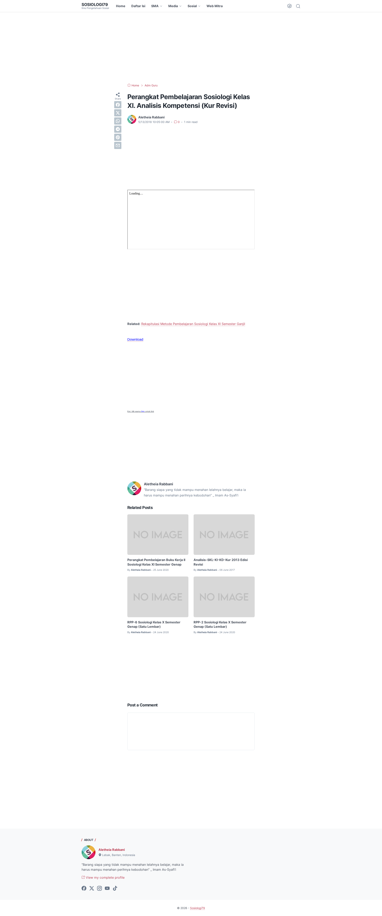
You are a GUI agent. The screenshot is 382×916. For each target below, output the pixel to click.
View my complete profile (105, 877)
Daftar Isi (138, 6)
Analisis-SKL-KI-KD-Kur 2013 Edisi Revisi (221, 562)
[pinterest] (117, 137)
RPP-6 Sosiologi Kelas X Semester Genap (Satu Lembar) (153, 624)
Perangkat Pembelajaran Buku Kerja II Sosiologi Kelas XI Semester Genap (156, 562)
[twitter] (117, 112)
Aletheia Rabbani (111, 850)
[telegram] (117, 129)
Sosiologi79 (95, 4)
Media (173, 6)
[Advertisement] (191, 47)
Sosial (192, 6)
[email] (117, 145)
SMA (155, 6)
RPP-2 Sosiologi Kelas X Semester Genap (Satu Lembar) (220, 624)
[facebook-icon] (84, 888)
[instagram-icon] (99, 888)
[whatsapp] (117, 121)
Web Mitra (215, 6)
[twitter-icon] (91, 888)
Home (120, 6)
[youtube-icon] (107, 888)
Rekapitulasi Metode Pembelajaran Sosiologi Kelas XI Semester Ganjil (193, 324)
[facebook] (117, 104)
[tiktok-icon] (115, 888)
